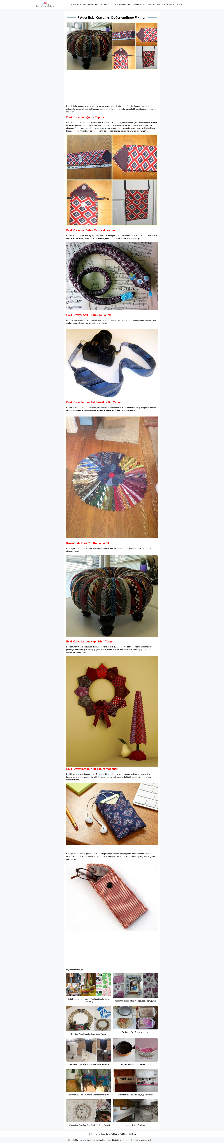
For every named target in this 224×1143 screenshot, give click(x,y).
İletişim (182, 5)
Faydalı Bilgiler (156, 5)
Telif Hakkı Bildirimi (128, 1134)
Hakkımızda (170, 5)
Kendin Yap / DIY (123, 5)
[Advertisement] (112, 86)
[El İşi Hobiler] (45, 6)
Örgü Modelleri (91, 5)
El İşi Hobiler (79, 1140)
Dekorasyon (140, 5)
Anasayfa (77, 5)
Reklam (114, 1134)
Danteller (107, 5)
